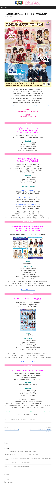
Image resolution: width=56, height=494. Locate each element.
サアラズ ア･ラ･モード (18, 419)
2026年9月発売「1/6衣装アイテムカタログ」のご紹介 (17, 466)
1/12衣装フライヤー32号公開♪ (12, 430)
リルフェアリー (32, 419)
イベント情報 (10, 419)
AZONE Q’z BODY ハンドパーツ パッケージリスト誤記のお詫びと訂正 (21, 454)
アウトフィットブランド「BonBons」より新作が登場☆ (17, 462)
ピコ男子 (26, 419)
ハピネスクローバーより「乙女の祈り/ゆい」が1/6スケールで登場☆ (20, 451)
